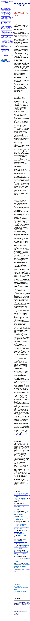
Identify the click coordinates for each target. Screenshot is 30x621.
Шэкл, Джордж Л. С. (22, 570)
